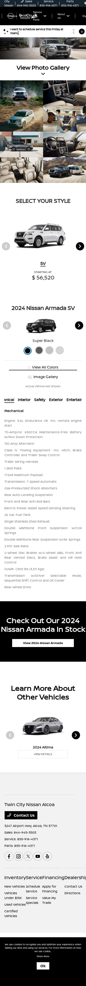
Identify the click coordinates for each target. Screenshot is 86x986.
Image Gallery (45, 376)
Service (34, 877)
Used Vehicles (15, 904)
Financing (53, 877)
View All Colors (44, 367)
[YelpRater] (47, 856)
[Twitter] (28, 856)
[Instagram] (18, 856)
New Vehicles (14, 886)
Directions (72, 893)
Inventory (15, 877)
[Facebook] (9, 856)
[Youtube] (37, 856)
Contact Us (24, 815)
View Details (43, 754)
